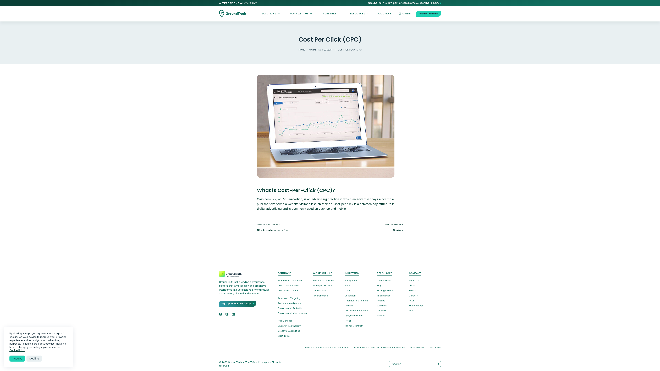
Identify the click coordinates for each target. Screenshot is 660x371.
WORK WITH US (299, 13)
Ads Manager (285, 320)
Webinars (382, 305)
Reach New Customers (290, 280)
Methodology (416, 305)
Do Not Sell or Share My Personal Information (326, 347)
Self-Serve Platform (323, 280)
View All (381, 315)
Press (412, 285)
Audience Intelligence (289, 303)
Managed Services (323, 285)
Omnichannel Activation (290, 308)
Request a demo (428, 13)
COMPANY (384, 13)
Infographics (383, 295)
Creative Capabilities (289, 330)
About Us (414, 280)
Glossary (381, 310)
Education (350, 295)
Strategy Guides (385, 290)
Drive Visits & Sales (288, 290)
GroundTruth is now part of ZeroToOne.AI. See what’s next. (403, 3)
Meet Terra (284, 335)
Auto (347, 285)
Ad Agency (351, 280)
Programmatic (320, 295)
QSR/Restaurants (354, 315)
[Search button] (438, 364)
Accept (17, 358)
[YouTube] (227, 314)
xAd (411, 310)
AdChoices (435, 347)
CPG (347, 290)
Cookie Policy (17, 350)
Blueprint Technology (289, 325)
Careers (413, 295)
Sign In (406, 13)
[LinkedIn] (233, 314)
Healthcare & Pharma (356, 300)
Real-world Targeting (289, 298)
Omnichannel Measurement (292, 313)
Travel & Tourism (354, 325)
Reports (381, 300)
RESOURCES (357, 13)
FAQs (411, 300)
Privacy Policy (417, 347)
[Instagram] (220, 314)
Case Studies (384, 280)
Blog (379, 285)
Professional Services (356, 310)
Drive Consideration (288, 285)
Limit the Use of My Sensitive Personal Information (379, 347)
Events (412, 290)
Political (349, 305)
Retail (348, 320)
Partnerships (320, 290)
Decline (34, 358)
